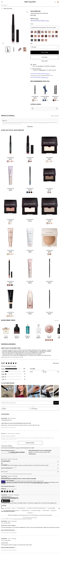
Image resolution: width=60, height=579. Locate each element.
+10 (37, 100)
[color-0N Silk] (7, 316)
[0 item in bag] (58, 2)
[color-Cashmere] (49, 223)
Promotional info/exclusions (37, 482)
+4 (33, 192)
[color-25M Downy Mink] (50, 340)
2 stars (3, 376)
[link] (35, 98)
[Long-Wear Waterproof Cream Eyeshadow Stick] (55, 89)
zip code (40, 66)
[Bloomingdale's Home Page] (30, 2)
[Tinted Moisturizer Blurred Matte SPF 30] (10, 299)
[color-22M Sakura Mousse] (46, 340)
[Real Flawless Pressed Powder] (49, 237)
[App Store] (5, 500)
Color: (31, 23)
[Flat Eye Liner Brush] (49, 268)
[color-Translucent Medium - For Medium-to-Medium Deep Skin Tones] (48, 254)
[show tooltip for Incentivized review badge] (10, 420)
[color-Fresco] (51, 161)
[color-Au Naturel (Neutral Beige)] (33, 100)
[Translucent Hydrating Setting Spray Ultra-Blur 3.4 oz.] (30, 299)
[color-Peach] (12, 161)
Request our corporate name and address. (43, 515)
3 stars (3, 374)
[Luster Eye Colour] (49, 175)
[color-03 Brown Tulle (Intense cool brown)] (12, 285)
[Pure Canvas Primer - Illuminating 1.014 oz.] (30, 268)
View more (30, 126)
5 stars (3, 368)
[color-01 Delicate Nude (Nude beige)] (8, 285)
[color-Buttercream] (49, 161)
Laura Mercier (35, 11)
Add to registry (45, 60)
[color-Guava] (9, 223)
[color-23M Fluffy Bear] (48, 340)
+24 (57, 100)
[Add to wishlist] (27, 12)
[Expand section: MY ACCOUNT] (30, 465)
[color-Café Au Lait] (47, 223)
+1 (52, 161)
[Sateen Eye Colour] (10, 206)
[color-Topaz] (50, 192)
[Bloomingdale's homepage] (1, 8)
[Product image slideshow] (15, 28)
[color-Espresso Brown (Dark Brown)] (31, 192)
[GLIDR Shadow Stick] (45, 89)
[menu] (2, 2)
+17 (47, 100)
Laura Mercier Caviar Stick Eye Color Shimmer (22, 473)
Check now (46, 482)
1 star (3, 379)
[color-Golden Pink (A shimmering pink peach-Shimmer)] (55, 100)
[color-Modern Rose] (31, 161)
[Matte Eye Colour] (49, 144)
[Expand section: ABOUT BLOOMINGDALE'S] (30, 468)
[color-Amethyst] (45, 100)
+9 (13, 161)
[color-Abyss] (43, 100)
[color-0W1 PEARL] (10, 254)
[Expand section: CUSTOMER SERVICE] (30, 461)
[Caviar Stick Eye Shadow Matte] (35, 89)
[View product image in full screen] (3, 43)
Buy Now (44, 57)
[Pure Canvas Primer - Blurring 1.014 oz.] (10, 175)
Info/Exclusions (44, 77)
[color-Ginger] (51, 223)
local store (42, 70)
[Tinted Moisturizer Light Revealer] (10, 237)
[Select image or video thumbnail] (8, 49)
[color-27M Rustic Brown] (52, 340)
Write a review (56, 363)
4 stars (3, 371)
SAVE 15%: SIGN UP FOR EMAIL (17, 452)
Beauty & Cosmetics (8, 8)
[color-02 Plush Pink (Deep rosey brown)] (10, 285)
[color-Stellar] (11, 223)
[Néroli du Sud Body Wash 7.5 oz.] (30, 237)
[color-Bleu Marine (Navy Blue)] (27, 192)
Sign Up (48, 73)
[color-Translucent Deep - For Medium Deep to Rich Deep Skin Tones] (50, 254)
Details (36, 18)
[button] (15, 31)
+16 (13, 316)
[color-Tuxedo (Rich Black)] (29, 192)
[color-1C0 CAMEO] (12, 254)
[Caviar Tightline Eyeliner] (30, 175)
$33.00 (32, 18)
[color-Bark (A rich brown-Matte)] (53, 100)
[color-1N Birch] (11, 316)
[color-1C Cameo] (9, 316)
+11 (13, 254)
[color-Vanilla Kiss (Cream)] (35, 100)
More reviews (30, 443)
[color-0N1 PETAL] (7, 254)
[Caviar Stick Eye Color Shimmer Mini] (30, 144)
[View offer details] (44, 108)
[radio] (33, 100)
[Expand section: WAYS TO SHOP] (30, 471)
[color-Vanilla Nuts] (47, 161)
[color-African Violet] (48, 192)
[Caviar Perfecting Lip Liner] (10, 268)
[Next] (28, 49)
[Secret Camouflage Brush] (49, 299)
